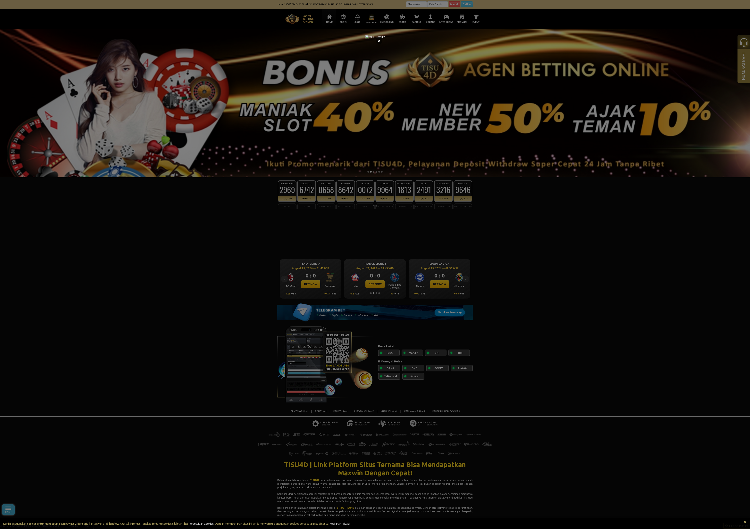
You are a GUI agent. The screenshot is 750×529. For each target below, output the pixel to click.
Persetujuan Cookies (201, 523)
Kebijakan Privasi (340, 523)
